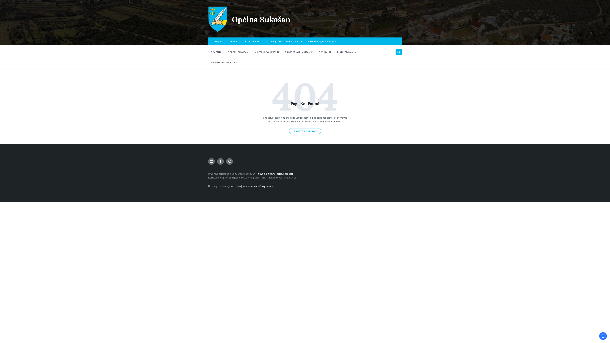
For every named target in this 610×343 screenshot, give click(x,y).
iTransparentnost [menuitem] (253, 41)
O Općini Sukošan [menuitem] (237, 52)
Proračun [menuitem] (325, 52)
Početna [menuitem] (216, 52)
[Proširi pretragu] (399, 52)
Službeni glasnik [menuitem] (273, 41)
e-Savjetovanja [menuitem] (346, 52)
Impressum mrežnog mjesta (257, 186)
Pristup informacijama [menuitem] (225, 62)
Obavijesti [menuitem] (218, 41)
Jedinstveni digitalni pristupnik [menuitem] (321, 41)
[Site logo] (217, 31)
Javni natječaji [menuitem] (234, 41)
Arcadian (236, 186)
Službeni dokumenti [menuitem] (266, 52)
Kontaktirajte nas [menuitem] (294, 41)
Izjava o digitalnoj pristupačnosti (275, 173)
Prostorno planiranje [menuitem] (299, 52)
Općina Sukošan (261, 19)
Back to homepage (305, 131)
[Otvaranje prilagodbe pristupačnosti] (603, 336)
